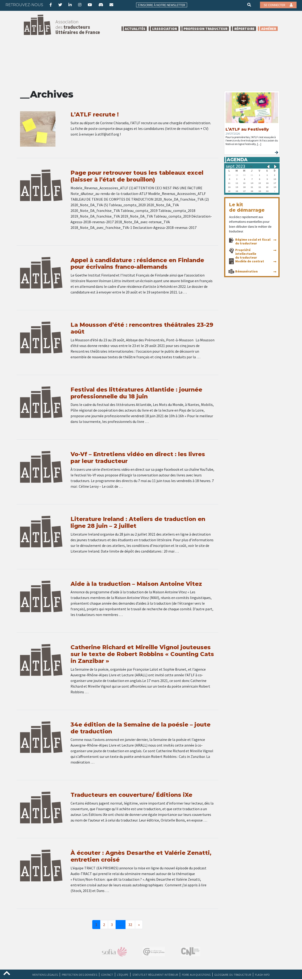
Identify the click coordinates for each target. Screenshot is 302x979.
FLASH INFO (262, 974)
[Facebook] (51, 4)
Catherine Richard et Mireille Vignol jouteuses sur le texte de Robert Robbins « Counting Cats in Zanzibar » (142, 654)
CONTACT (107, 974)
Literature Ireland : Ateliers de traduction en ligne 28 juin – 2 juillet (138, 522)
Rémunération (246, 271)
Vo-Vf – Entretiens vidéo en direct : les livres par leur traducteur (138, 457)
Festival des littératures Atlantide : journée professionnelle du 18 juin (136, 393)
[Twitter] (60, 4)
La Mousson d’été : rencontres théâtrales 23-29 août (142, 328)
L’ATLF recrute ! (95, 114)
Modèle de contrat (249, 261)
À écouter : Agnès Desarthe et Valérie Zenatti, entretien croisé (141, 856)
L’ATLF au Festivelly (247, 129)
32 (130, 924)
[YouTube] (90, 4)
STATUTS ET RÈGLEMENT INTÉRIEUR (155, 974)
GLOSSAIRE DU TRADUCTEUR (232, 974)
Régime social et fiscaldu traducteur (252, 241)
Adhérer (268, 28)
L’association (164, 28)
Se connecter (275, 5)
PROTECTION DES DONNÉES (79, 974)
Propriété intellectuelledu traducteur (246, 254)
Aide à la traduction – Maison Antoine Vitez (136, 583)
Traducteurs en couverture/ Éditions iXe (131, 794)
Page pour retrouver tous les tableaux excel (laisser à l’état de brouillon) (137, 176)
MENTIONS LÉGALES (45, 974)
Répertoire (244, 28)
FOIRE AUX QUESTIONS (196, 974)
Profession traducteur (205, 28)
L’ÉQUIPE (122, 974)
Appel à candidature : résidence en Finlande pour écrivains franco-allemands (137, 263)
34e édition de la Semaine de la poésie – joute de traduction (140, 728)
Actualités (135, 28)
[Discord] (100, 4)
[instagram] (79, 4)
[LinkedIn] (70, 4)
